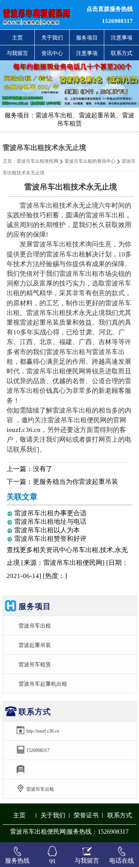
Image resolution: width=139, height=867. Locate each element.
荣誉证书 (86, 815)
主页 (17, 37)
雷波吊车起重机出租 (43, 684)
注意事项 (121, 37)
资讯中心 (52, 53)
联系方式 (121, 53)
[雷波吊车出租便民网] (42, 14)
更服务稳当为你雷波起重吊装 (75, 481)
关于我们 (52, 37)
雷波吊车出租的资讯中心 (89, 161)
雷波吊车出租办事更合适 (50, 513)
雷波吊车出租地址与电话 (50, 521)
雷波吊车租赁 (35, 664)
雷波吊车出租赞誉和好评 (50, 538)
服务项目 (87, 37)
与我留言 (17, 53)
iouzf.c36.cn (24, 430)
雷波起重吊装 (35, 645)
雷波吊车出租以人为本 (47, 530)
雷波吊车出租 (35, 626)
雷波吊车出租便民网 (37, 161)
